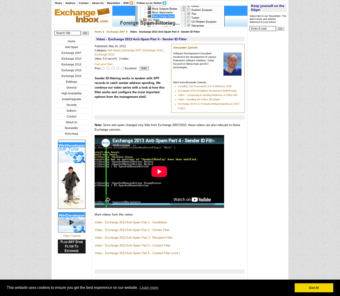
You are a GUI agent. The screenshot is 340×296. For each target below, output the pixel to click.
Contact (84, 3)
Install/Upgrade (71, 99)
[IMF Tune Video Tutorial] (72, 232)
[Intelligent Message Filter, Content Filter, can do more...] (179, 25)
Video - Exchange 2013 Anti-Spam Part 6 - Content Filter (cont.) (137, 253)
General (71, 87)
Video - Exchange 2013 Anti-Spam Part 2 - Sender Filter (132, 230)
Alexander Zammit (185, 47)
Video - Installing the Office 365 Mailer (199, 99)
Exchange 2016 (71, 70)
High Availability (72, 93)
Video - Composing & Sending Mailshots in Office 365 (208, 95)
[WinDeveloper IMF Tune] (72, 208)
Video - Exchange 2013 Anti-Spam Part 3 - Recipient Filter (134, 237)
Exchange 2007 (71, 53)
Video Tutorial (71, 235)
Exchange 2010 (71, 58)
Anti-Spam (71, 47)
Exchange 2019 (71, 76)
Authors (70, 3)
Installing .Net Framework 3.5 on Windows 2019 (205, 86)
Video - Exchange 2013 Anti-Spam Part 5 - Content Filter (132, 245)
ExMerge (71, 81)
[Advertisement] (268, 103)
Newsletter (113, 3)
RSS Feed (71, 134)
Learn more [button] (149, 288)
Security (71, 105)
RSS (126, 3)
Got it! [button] (314, 288)
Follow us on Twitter (149, 3)
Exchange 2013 (71, 64)
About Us (98, 3)
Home (58, 3)
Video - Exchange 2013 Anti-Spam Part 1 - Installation (131, 222)
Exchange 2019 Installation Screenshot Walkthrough (207, 90)
